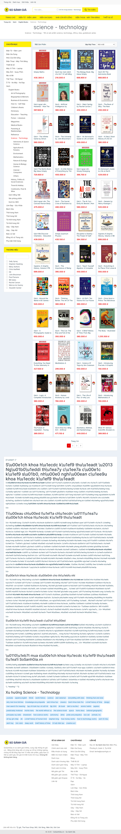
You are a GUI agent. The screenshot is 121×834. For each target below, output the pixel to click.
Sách (14, 22)
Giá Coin (57, 827)
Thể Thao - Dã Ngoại (14, 79)
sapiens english (21, 698)
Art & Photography (18, 93)
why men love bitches (14, 702)
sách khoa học (52, 702)
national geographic (94, 710)
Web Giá (49, 827)
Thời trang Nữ (11, 216)
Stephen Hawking (16, 264)
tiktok (31, 698)
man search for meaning (15, 706)
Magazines (15, 122)
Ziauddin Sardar (15, 288)
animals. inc (96, 715)
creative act (71, 723)
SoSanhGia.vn (58, 832)
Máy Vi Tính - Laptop (14, 68)
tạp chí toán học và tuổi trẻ (37, 706)
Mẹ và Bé (9, 75)
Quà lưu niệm (14, 202)
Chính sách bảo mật (59, 748)
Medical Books (16, 125)
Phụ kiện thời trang (13, 241)
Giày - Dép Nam (12, 227)
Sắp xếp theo (90, 44)
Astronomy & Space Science (21, 143)
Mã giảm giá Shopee (59, 778)
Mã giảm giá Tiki (58, 771)
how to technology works (87, 719)
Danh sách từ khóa (59, 768)
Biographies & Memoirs (20, 97)
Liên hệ (33, 2)
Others (16, 176)
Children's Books (17, 107)
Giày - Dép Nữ (11, 230)
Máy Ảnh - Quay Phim (14, 72)
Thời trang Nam (12, 213)
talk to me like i (73, 706)
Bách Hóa (10, 209)
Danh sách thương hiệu (60, 761)
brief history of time (42, 723)
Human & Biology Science (19, 165)
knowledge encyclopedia (35, 702)
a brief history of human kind (36, 719)
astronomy (54, 715)
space (71, 710)
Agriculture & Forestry (18, 149)
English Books (23, 22)
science (50, 698)
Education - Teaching (19, 114)
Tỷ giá (18, 827)
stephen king (54, 719)
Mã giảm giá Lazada (59, 775)
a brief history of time (94, 702)
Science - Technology (19, 138)
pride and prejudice (74, 715)
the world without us (44, 710)
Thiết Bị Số (108, 17)
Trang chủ (7, 2)
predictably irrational (14, 710)
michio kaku (29, 710)
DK (10, 272)
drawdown (27, 715)
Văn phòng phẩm (15, 198)
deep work (29, 723)
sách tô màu (103, 719)
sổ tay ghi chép (12, 719)
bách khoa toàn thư (76, 702)
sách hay (9, 723)
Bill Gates (12, 280)
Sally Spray (13, 261)
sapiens (96, 706)
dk (22, 719)
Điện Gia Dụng (46, 17)
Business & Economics (19, 100)
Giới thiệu (25, 2)
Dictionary (15, 111)
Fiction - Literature (18, 118)
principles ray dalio (13, 715)
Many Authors (14, 267)
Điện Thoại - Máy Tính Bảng (88, 17)
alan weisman (61, 698)
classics (63, 702)
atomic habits (86, 706)
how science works (40, 715)
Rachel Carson (14, 282)
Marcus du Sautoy (16, 285)
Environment (18, 153)
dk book (62, 706)
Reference (15, 135)
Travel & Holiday (17, 185)
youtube (9, 698)
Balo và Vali (10, 234)
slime (62, 715)
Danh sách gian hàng (60, 765)
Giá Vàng (41, 827)
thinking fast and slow (94, 698)
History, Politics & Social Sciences (17, 180)
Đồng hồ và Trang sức (14, 237)
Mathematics (18, 157)
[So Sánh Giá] (15, 742)
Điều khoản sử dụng (59, 751)
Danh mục (16, 2)
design (106, 702)
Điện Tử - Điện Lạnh (27, 17)
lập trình (53, 706)
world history (40, 698)
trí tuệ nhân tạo (58, 723)
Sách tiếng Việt (14, 195)
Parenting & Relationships (16, 130)
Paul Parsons (14, 277)
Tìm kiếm (91, 10)
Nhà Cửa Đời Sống (64, 17)
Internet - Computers (17, 171)
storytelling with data (76, 698)
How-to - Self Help (18, 104)
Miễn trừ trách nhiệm (59, 755)
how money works (68, 719)
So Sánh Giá (70, 832)
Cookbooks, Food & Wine (18, 190)
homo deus (80, 710)
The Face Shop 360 (29, 827)
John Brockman (15, 275)
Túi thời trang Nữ (12, 223)
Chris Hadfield (14, 269)
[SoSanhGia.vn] (15, 10)
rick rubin (19, 723)
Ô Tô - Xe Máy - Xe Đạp (15, 83)
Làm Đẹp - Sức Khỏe (14, 205)
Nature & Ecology (20, 161)
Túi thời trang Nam (13, 220)
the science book (60, 710)
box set (87, 715)
